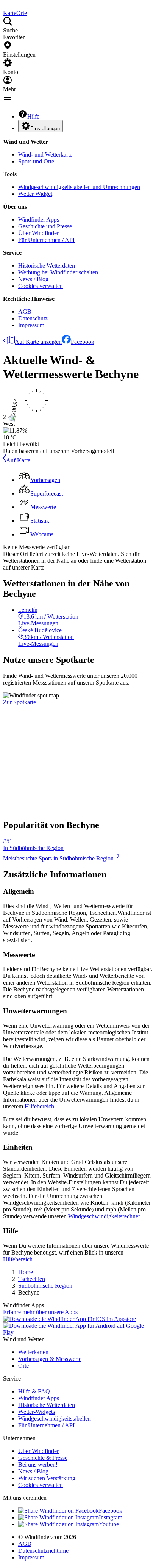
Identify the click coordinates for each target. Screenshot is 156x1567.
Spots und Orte (36, 161)
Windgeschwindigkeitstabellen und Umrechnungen (79, 187)
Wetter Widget (35, 194)
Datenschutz (33, 318)
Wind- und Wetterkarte (45, 154)
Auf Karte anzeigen (38, 342)
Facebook (82, 342)
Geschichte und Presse (45, 226)
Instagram (110, 1517)
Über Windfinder (38, 233)
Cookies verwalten (40, 286)
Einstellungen (45, 128)
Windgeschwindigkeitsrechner (104, 1216)
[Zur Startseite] (4, 6)
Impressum (31, 325)
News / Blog (33, 279)
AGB (24, 311)
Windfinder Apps (38, 219)
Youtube (109, 1524)
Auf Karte (18, 460)
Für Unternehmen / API (46, 240)
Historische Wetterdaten (46, 265)
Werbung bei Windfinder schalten (58, 272)
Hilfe (33, 116)
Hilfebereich (39, 1106)
